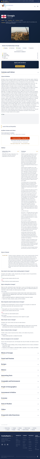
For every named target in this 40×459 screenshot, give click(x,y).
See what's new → (6, 1)
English (36, 438)
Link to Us (30, 450)
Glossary (33, 429)
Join (16, 437)
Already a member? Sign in (25, 143)
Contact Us (25, 439)
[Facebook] (2, 444)
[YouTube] (8, 444)
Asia (5, 9)
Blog (19, 429)
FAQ (29, 437)
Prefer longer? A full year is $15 (15, 143)
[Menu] (38, 6)
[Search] (35, 6)
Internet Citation (26, 429)
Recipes (13, 429)
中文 (36, 444)
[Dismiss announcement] (38, 1)
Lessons (7, 429)
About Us (24, 437)
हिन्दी (35, 446)
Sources (30, 448)
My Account (18, 442)
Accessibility (25, 447)
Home (2, 9)
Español (36, 440)
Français (36, 442)
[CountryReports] (7, 4)
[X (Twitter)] (5, 444)
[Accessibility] (37, 456)
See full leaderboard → (20, 50)
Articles (30, 446)
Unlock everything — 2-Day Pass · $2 (20, 138)
